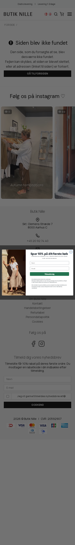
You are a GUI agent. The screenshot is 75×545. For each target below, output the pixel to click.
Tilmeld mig (49, 274)
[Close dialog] (70, 251)
